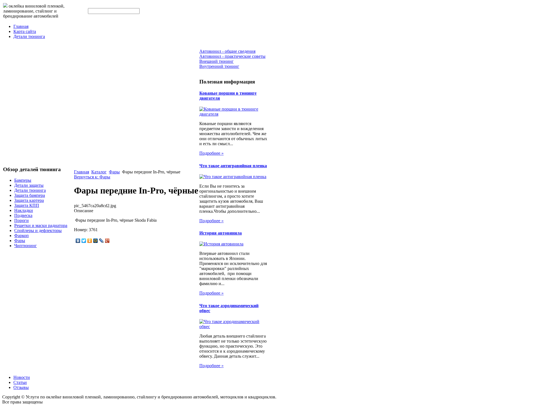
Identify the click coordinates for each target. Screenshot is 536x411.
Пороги (21, 220)
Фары (19, 240)
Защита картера (29, 200)
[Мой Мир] (96, 240)
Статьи (20, 382)
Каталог (99, 171)
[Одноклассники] (90, 240)
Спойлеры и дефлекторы (38, 230)
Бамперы (22, 180)
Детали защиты (29, 185)
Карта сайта (24, 31)
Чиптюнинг (25, 245)
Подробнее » (211, 153)
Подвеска (23, 215)
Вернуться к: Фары (92, 177)
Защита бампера (29, 195)
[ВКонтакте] (78, 240)
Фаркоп (21, 235)
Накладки (23, 210)
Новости (21, 377)
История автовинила (220, 233)
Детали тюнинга (29, 36)
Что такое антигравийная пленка (233, 165)
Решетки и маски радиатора (40, 225)
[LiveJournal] (101, 240)
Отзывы (21, 387)
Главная (20, 26)
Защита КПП (26, 205)
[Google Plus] (107, 240)
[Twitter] (84, 240)
